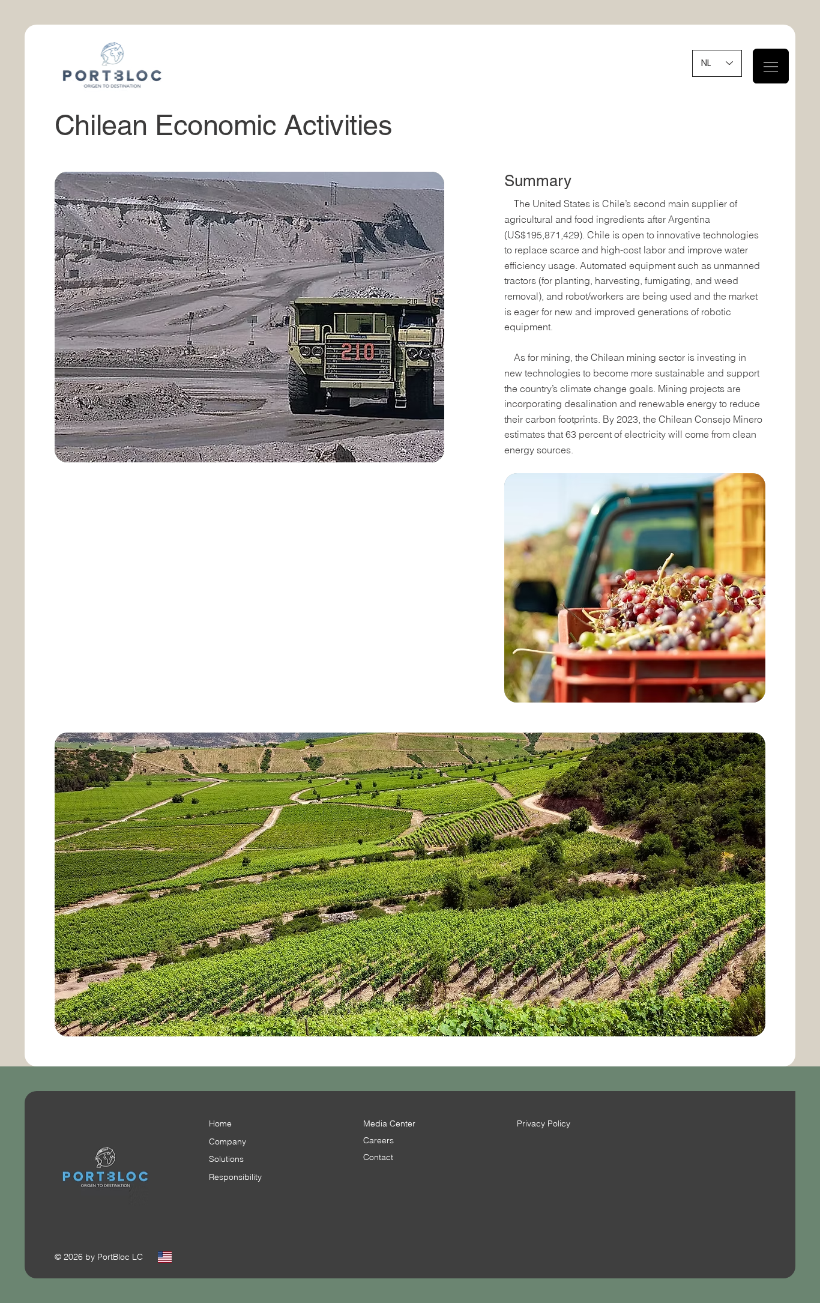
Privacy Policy (543, 1123)
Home (220, 1123)
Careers (378, 1140)
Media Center (389, 1123)
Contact (378, 1157)
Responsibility (235, 1176)
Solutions (226, 1158)
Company (227, 1141)
